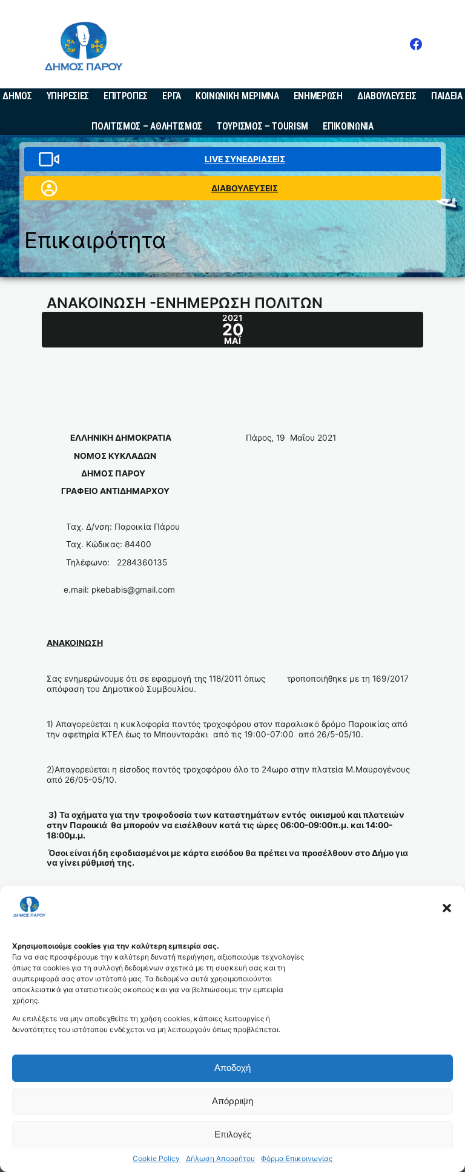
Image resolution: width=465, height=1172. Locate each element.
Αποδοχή (232, 1067)
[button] (447, 908)
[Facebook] (416, 44)
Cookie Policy (156, 1158)
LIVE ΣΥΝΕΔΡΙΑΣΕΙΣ (245, 159)
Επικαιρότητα (95, 240)
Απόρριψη (232, 1101)
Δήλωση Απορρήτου (220, 1158)
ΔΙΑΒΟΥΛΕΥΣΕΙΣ (244, 188)
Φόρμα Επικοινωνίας (296, 1158)
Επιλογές (232, 1134)
